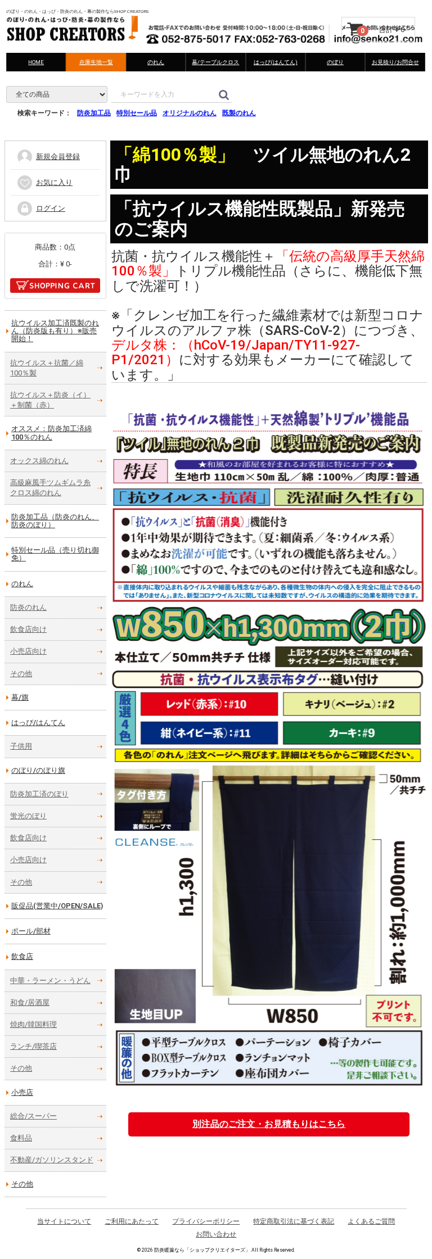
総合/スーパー (33, 1116)
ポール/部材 (31, 931)
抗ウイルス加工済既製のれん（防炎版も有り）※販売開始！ (55, 331)
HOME (36, 62)
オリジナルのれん (190, 113)
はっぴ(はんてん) (276, 62)
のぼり (335, 62)
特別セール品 (136, 113)
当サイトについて (64, 1221)
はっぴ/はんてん (38, 722)
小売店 (22, 1092)
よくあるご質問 (371, 1221)
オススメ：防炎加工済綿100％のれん (51, 432)
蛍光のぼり (28, 816)
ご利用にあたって (132, 1221)
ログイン (50, 208)
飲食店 (22, 956)
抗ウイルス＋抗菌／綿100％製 (46, 368)
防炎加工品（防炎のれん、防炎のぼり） (55, 521)
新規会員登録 (58, 156)
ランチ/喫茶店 (33, 1046)
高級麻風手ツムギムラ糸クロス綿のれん (50, 487)
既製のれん (239, 113)
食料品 (21, 1138)
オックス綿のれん (39, 460)
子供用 (21, 746)
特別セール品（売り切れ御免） (55, 554)
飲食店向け (28, 629)
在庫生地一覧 (96, 62)
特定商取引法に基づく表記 (293, 1221)
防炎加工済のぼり (39, 794)
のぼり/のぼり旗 (38, 770)
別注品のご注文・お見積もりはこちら (268, 1123)
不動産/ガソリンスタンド (51, 1160)
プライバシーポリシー (206, 1221)
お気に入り (54, 182)
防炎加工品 (94, 113)
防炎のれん (28, 607)
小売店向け (28, 651)
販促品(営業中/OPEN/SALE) (57, 906)
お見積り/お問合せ (395, 62)
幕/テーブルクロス (216, 62)
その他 (21, 673)
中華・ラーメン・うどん (50, 980)
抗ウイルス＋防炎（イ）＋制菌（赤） (50, 400)
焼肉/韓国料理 (33, 1024)
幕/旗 (20, 697)
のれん (155, 62)
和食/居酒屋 (30, 1002)
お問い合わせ (216, 1234)
